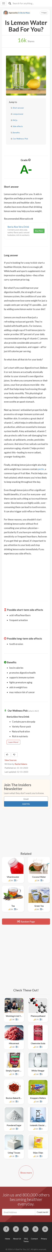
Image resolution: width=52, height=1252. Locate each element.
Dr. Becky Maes (24, 13)
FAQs (15, 120)
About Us (17, 1239)
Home (7, 1239)
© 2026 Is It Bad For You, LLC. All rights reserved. (26, 1249)
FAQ (26, 1239)
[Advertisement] (26, 576)
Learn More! (13, 742)
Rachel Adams (21, 764)
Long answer (18, 114)
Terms (26, 1241)
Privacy (44, 1239)
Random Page (27, 921)
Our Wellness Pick (20, 139)
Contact (34, 1239)
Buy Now (39, 231)
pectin (41, 469)
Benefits (16, 132)
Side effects (18, 126)
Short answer (18, 108)
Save (45, 13)
